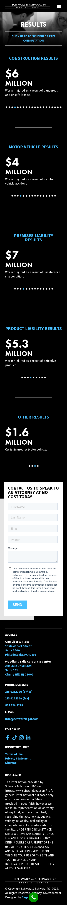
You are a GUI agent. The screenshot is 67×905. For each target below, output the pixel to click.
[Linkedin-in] (28, 737)
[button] (59, 6)
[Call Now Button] (33, 897)
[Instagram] (21, 737)
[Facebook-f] (7, 737)
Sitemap (11, 763)
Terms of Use (14, 754)
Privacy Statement (18, 758)
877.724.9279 (14, 705)
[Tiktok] (14, 737)
